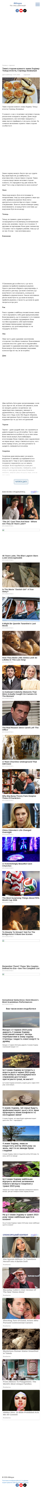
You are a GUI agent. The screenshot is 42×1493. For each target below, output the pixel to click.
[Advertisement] (21, 37)
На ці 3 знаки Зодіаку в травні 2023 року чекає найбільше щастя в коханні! (21, 1217)
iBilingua (18, 3)
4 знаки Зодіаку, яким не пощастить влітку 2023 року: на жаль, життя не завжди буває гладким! (19, 1147)
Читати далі (21, 482)
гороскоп (27, 74)
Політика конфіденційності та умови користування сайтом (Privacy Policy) (15, 1481)
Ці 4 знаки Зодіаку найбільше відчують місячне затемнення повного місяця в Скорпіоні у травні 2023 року (18, 1182)
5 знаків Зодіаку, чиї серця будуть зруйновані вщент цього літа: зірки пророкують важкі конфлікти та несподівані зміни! (21, 1111)
